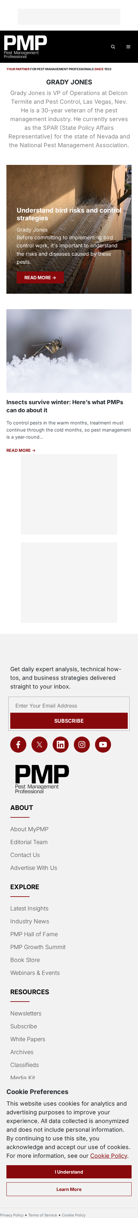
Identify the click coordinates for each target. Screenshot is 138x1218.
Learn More (69, 1189)
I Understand (69, 1172)
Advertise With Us (33, 867)
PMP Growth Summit (37, 947)
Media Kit (22, 1077)
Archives (21, 1052)
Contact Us (25, 855)
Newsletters (25, 1013)
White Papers (27, 1039)
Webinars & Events (35, 972)
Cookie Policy (108, 1155)
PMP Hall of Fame (34, 934)
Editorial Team (29, 842)
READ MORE (38, 277)
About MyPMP (29, 829)
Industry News (29, 921)
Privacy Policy (11, 1215)
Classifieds (24, 1064)
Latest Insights (29, 908)
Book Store (25, 959)
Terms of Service (42, 1215)
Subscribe (69, 721)
